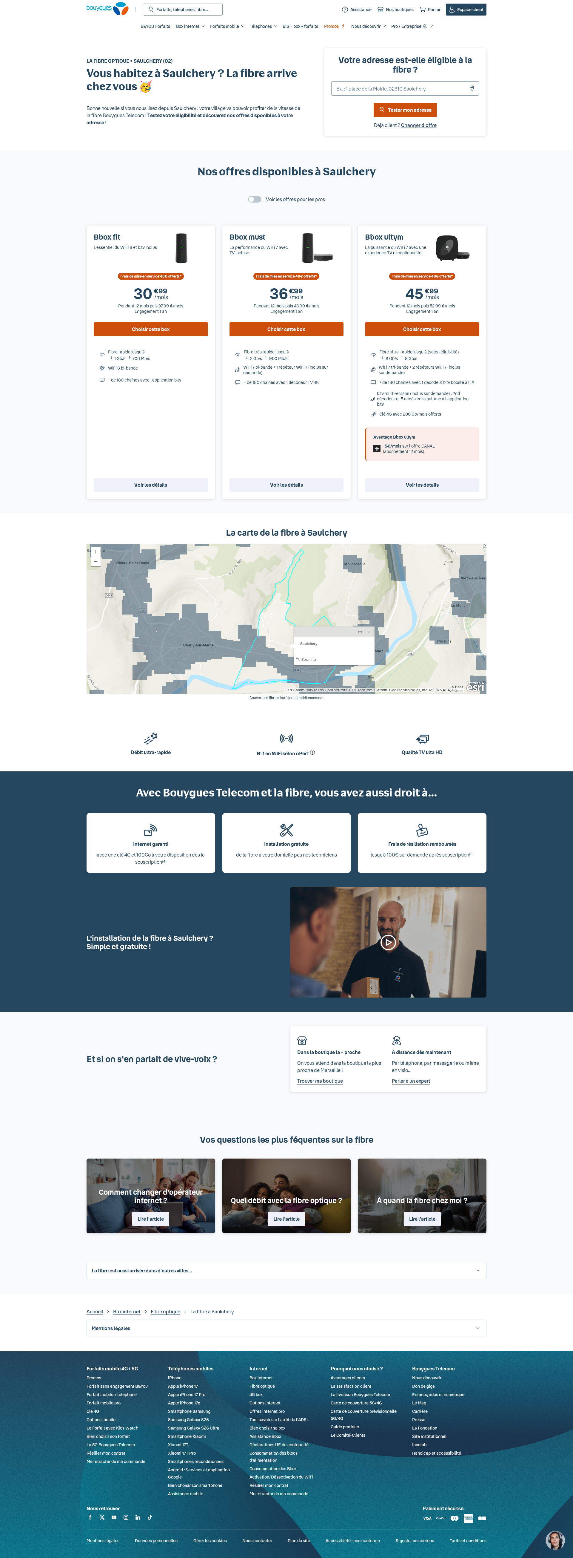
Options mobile (101, 1419)
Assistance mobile (185, 1493)
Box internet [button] (187, 26)
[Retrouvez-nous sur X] (102, 1518)
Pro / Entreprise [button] (406, 26)
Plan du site (299, 1540)
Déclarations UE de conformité (279, 1444)
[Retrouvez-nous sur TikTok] (149, 1518)
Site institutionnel (429, 1436)
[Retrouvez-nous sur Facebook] (90, 1518)
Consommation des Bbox (273, 1468)
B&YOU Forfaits (155, 26)
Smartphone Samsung (189, 1411)
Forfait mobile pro (104, 1402)
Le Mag (419, 1402)
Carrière (420, 1411)
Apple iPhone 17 (183, 1386)
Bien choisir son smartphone (195, 1485)
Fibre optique (165, 1311)
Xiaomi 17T (178, 1444)
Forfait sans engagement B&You (117, 1386)
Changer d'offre (419, 125)
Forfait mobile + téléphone (112, 1394)
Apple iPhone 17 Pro (186, 1394)
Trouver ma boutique (320, 1081)
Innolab (419, 1444)
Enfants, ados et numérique (438, 1394)
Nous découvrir (426, 1377)
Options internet (265, 1402)
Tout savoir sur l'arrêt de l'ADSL (279, 1419)
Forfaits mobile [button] (224, 26)
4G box (256, 1394)
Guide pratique (345, 1426)
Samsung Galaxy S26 (188, 1419)
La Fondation (424, 1427)
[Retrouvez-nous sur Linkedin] (137, 1518)
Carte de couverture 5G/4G (356, 1402)
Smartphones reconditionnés (196, 1461)
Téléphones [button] (261, 26)
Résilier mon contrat (106, 1453)
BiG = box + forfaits (300, 26)
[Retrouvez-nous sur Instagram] (126, 1518)
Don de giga (423, 1386)
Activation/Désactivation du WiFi (281, 1476)
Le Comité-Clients (348, 1435)
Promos (331, 26)
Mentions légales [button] (111, 1328)
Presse (418, 1419)
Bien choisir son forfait (108, 1436)
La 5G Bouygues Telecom (111, 1444)
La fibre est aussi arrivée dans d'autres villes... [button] (142, 1270)
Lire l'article (151, 1219)
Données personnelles (156, 1540)
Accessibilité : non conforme (353, 1540)
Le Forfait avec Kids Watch (112, 1427)
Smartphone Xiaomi (187, 1436)
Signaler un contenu (415, 1540)
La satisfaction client (351, 1386)
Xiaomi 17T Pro (182, 1453)
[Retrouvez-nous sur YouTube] (114, 1518)
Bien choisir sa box (267, 1427)
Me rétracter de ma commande (116, 1461)
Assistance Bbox (265, 1436)
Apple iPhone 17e (184, 1402)
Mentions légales (103, 1540)
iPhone (174, 1377)
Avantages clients (348, 1377)
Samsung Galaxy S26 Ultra (193, 1427)
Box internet (127, 1311)
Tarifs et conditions (468, 1540)
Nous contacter (257, 1540)
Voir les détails (150, 485)
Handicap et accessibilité (436, 1453)
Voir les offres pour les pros (295, 199)
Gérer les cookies (210, 1540)
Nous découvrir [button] (366, 26)
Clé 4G (93, 1411)
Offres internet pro (267, 1411)
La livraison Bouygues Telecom (360, 1394)
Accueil (95, 1311)
